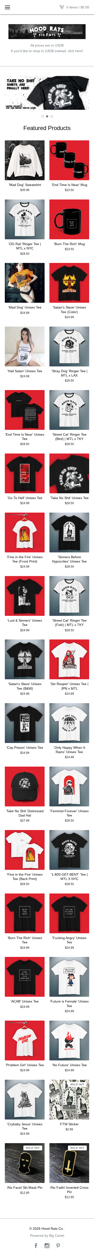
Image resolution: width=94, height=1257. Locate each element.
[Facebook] (36, 1246)
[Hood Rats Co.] (47, 31)
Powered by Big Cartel (47, 1235)
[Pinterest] (58, 1246)
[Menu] (7, 7)
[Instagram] (47, 1246)
